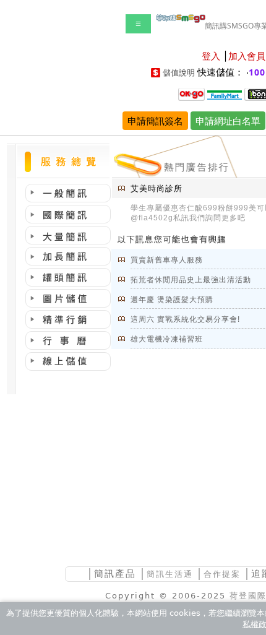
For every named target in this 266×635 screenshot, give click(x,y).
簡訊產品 (115, 573)
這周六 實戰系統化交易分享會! (185, 319)
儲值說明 (179, 72)
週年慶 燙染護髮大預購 (172, 299)
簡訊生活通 (170, 574)
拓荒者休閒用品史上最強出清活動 (191, 279)
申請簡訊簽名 (155, 120)
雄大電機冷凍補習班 (167, 339)
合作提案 (222, 574)
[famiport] (224, 93)
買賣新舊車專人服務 (167, 260)
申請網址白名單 (227, 120)
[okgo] (191, 93)
